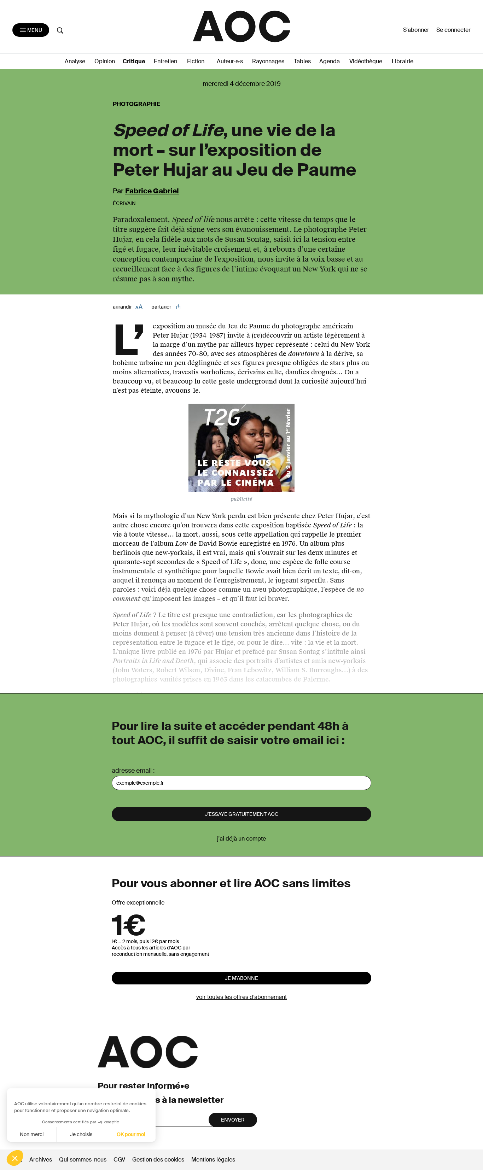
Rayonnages (268, 61)
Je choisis (81, 1134)
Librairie (402, 61)
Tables (302, 61)
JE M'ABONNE (241, 978)
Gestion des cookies (159, 1159)
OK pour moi (131, 1134)
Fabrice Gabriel (152, 190)
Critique (134, 61)
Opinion (104, 61)
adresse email (132, 770)
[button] (14, 1157)
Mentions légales (213, 1159)
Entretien (165, 61)
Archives (40, 1159)
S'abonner (416, 30)
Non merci (31, 1134)
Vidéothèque (365, 61)
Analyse (75, 61)
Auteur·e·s (230, 61)
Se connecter (453, 30)
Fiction (195, 61)
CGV (119, 1159)
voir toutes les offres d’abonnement (241, 997)
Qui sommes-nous (82, 1159)
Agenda (329, 61)
